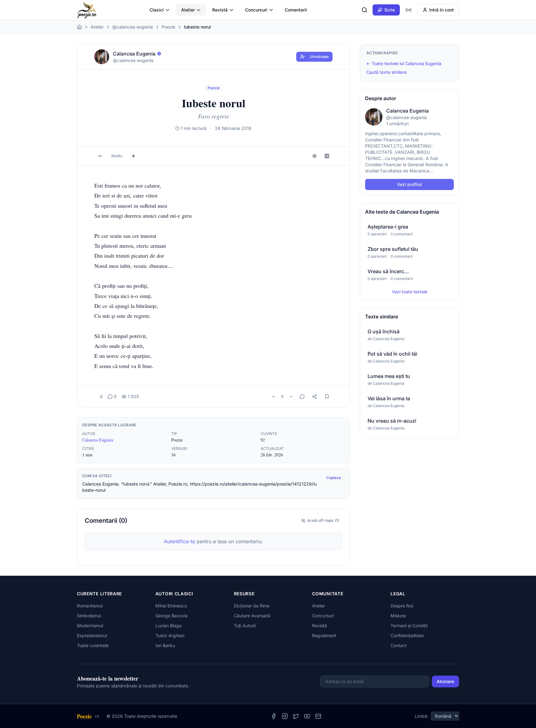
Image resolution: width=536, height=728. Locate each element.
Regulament (324, 635)
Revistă (220, 9)
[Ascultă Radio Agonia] (408, 10)
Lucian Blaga (168, 625)
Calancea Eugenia (97, 440)
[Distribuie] (314, 396)
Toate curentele (93, 645)
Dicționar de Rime (252, 605)
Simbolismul (89, 615)
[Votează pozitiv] (273, 396)
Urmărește (319, 56)
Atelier (188, 9)
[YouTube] (307, 716)
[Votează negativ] (291, 396)
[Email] (318, 716)
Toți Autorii (245, 625)
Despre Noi (402, 605)
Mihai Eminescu (171, 605)
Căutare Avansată (252, 615)
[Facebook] (273, 716)
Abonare (445, 681)
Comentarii (296, 9)
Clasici (157, 9)
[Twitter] (296, 716)
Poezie (168, 26)
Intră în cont (441, 9)
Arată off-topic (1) (323, 520)
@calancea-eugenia (132, 26)
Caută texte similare (386, 72)
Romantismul (90, 605)
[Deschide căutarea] (364, 10)
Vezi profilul (409, 184)
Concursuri (256, 9)
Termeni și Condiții (409, 625)
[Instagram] (285, 716)
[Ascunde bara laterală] (327, 156)
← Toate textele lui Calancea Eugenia (403, 63)
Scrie (389, 9)
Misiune (398, 615)
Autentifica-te (179, 541)
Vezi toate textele (409, 291)
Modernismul (90, 625)
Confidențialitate (407, 635)
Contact (399, 645)
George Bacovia (171, 615)
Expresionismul (92, 635)
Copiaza (333, 477)
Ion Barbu (165, 645)
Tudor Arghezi (169, 635)
